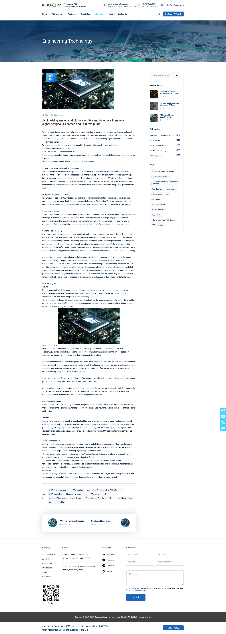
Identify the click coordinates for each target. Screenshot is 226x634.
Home (44, 14)
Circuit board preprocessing (162, 171)
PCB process (156, 215)
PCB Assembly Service (165, 145)
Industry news (165, 155)
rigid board (155, 199)
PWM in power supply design (71, 521)
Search (154, 24)
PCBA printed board (97, 494)
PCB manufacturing (165, 150)
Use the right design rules (102, 521)
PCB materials (157, 225)
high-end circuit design (75, 494)
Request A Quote (173, 14)
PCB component (158, 204)
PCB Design (165, 140)
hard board (171, 189)
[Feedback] (223, 428)
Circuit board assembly (160, 176)
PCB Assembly (57, 14)
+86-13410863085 (149, 4)
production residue (57, 502)
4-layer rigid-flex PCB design (163, 220)
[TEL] (223, 422)
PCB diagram (156, 189)
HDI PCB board (157, 210)
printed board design (124, 498)
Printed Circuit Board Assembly (99, 498)
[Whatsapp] (223, 410)
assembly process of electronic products (164, 183)
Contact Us (122, 14)
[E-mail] (223, 416)
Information (99, 14)
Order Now (173, 627)
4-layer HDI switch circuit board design (65, 498)
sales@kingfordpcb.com (175, 5)
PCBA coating (77, 490)
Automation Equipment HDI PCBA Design (104, 490)
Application (72, 14)
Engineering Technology (165, 135)
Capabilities (85, 14)
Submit (136, 597)
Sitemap (148, 617)
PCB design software (58, 490)
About (111, 14)
